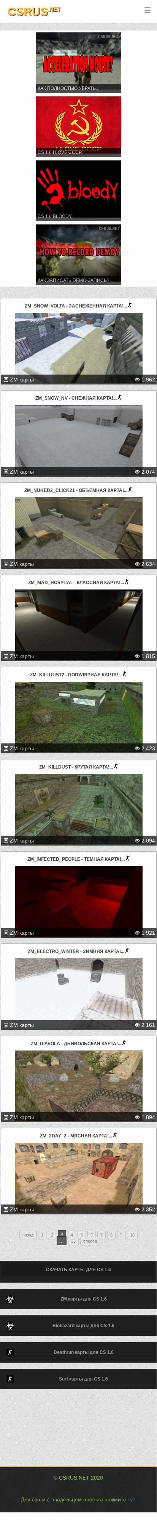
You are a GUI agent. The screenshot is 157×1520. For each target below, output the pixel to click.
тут (131, 1499)
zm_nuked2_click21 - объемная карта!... (75, 490)
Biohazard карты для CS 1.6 (83, 1325)
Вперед (90, 1241)
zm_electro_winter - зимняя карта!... (76, 951)
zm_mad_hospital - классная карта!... (76, 582)
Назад (27, 1235)
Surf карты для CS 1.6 (83, 1379)
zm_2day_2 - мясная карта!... (76, 1136)
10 (132, 1235)
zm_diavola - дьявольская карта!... (76, 1043)
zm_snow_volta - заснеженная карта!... (76, 306)
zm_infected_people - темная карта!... (76, 859)
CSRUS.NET (74, 1478)
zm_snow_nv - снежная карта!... (76, 398)
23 (73, 1241)
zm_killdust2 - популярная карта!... (76, 675)
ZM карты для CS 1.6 (83, 1299)
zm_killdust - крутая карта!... (76, 767)
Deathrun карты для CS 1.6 (84, 1352)
